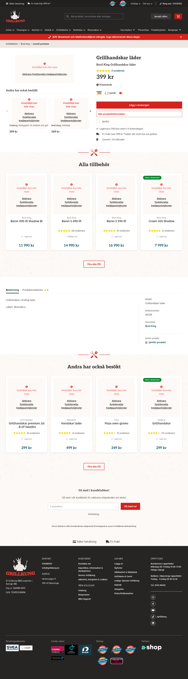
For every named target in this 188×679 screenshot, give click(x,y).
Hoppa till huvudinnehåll (92, 4)
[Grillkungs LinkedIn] (166, 623)
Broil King (150, 326)
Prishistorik (105, 84)
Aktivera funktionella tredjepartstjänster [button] (44, 74)
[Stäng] (181, 37)
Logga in (118, 563)
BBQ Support (84, 599)
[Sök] (67, 16)
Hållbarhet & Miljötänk (125, 572)
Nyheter (118, 568)
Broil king (25, 44)
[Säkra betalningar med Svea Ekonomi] (12, 648)
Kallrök (117, 585)
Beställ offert (161, 16)
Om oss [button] (147, 3)
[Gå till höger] (90, 111)
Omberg (82, 590)
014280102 (177, 3)
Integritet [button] (119, 589)
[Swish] (26, 647)
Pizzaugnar (22, 30)
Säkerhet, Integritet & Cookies (92, 579)
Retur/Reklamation (123, 593)
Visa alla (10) (94, 264)
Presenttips (143, 30)
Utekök (48, 30)
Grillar (9, 30)
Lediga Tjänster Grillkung (126, 580)
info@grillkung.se (50, 568)
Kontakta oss (84, 563)
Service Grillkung (86, 575)
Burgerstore (84, 594)
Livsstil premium (41, 44)
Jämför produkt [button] (157, 342)
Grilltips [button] (135, 3)
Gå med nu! (130, 506)
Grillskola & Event (123, 576)
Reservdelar (93, 30)
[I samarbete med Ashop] (152, 647)
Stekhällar (78, 30)
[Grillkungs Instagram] (165, 597)
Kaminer (36, 30)
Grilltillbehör (62, 30)
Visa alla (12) (94, 466)
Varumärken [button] (126, 30)
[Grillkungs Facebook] (165, 603)
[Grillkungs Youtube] (165, 610)
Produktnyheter (158, 30)
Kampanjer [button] (173, 30)
